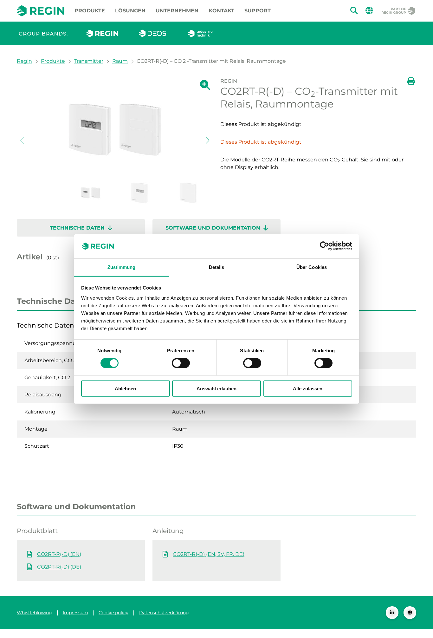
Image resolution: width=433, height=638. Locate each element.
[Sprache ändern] (410, 612)
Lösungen (130, 11)
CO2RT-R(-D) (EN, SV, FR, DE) (208, 554)
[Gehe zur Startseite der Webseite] (40, 10)
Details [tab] (216, 267)
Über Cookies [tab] (311, 267)
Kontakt (221, 11)
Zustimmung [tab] (121, 267)
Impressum (75, 612)
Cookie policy (113, 612)
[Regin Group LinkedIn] (392, 612)
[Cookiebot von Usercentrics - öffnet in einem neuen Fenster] (324, 246)
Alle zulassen (307, 388)
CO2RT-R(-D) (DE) (59, 567)
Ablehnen (125, 388)
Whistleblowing (34, 612)
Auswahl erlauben (216, 388)
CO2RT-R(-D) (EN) (59, 554)
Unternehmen (177, 11)
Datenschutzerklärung (164, 612)
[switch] (181, 363)
